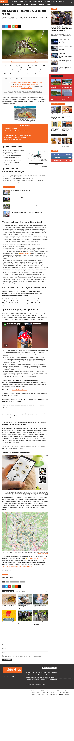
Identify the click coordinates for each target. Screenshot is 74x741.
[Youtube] (13, 676)
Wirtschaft (53, 692)
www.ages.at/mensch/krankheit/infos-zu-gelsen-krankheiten (17, 566)
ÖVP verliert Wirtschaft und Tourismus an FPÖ (65, 68)
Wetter (49, 4)
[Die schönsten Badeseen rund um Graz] (56, 92)
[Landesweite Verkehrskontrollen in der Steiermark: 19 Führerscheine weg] (54, 55)
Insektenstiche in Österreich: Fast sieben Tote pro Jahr (8, 606)
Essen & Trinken (37, 1)
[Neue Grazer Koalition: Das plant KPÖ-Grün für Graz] (54, 62)
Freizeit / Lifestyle (57, 76)
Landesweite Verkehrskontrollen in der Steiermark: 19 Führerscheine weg (65, 55)
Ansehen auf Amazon (25, 253)
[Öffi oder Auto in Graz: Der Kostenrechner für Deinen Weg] (67, 124)
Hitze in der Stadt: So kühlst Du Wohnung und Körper (55, 129)
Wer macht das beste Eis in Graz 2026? (67, 145)
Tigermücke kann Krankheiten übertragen (16, 130)
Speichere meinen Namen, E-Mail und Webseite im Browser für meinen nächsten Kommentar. (22, 656)
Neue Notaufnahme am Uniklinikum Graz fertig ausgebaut (23, 607)
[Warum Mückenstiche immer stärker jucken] (6, 192)
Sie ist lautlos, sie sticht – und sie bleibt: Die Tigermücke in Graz (67, 115)
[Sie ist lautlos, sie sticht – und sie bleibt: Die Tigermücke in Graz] (67, 109)
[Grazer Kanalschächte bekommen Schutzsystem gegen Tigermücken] (6, 206)
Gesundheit (12, 581)
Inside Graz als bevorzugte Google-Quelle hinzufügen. (24, 61)
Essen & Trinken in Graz (58, 135)
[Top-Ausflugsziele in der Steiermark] (56, 82)
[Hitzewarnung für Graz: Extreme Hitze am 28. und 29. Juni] (9, 615)
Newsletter (61, 694)
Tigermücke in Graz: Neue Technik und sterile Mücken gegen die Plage (26, 212)
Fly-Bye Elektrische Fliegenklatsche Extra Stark (21, 86)
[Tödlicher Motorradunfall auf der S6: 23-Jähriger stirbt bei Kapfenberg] (54, 48)
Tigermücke (22, 581)
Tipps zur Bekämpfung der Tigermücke (15, 137)
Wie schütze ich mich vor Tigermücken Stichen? (18, 135)
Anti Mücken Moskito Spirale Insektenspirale (26, 84)
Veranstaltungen (50, 1)
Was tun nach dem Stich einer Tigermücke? (17, 133)
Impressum (67, 694)
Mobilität (61, 1)
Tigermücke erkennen (11, 128)
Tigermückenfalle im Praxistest (19, 390)
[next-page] (47, 591)
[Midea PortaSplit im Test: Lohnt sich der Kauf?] (67, 92)
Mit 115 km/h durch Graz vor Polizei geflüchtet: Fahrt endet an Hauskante (65, 41)
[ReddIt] (16, 26)
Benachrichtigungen (53, 694)
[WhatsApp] (13, 26)
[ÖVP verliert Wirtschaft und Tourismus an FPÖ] (54, 69)
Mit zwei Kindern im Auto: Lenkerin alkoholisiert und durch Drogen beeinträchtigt (61, 28)
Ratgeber (17, 581)
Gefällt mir (68, 154)
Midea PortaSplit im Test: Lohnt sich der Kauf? (66, 98)
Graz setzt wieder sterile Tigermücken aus (20, 197)
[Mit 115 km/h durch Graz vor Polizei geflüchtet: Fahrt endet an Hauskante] (54, 41)
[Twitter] (10, 676)
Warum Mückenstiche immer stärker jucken (21, 190)
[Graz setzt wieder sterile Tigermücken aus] (6, 199)
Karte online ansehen (43, 553)
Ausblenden (26, 125)
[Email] (19, 26)
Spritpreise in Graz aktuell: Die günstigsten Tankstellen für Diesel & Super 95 (55, 116)
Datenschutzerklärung (65, 696)
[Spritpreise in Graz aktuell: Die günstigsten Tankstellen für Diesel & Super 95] (56, 109)
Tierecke (41, 4)
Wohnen (25, 4)
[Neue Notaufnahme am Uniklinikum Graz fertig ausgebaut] (25, 599)
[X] (6, 26)
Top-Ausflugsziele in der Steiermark (55, 86)
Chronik (13, 1)
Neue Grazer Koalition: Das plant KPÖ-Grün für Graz (65, 61)
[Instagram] (7, 676)
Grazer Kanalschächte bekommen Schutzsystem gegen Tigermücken (26, 205)
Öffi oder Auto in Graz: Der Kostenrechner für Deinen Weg (67, 129)
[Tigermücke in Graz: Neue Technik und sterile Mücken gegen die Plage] (6, 214)
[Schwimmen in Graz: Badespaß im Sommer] (67, 82)
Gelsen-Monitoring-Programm (13, 139)
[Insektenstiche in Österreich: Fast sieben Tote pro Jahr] (9, 599)
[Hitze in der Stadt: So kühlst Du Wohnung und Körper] (56, 124)
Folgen (69, 157)
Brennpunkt (59, 692)
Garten (7, 581)
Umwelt (33, 4)
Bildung (43, 692)
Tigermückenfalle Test (26, 87)
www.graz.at (5, 573)
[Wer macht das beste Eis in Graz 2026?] (67, 141)
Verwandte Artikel (8, 591)
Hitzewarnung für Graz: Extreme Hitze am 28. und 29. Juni (9, 622)
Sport (43, 694)
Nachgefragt (33, 694)
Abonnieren (68, 160)
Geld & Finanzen (16, 4)
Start (2, 7)
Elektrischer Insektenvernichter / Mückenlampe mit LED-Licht (26, 82)
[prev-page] (45, 591)
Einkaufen (6, 4)
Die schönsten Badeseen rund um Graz (55, 98)
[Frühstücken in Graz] (56, 141)
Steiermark (38, 690)
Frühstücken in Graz (55, 145)
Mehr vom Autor (20, 591)
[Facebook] (3, 26)
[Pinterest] (9, 26)
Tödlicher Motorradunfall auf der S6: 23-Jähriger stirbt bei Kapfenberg (65, 48)
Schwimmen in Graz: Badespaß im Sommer (67, 86)
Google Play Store (41, 558)
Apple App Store (32, 558)
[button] (71, 3)
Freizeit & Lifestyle (24, 1)
